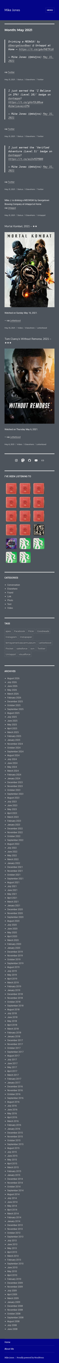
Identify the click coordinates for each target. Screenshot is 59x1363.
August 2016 (13, 1102)
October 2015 (13, 1140)
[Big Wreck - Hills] (11, 488)
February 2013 (14, 1259)
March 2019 (13, 982)
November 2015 (15, 1136)
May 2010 (12, 1271)
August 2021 (13, 882)
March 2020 (13, 940)
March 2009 (13, 1298)
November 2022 (15, 832)
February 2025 (14, 736)
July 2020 (12, 925)
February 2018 (14, 1032)
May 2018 (12, 1021)
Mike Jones (12, 10)
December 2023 (15, 782)
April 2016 (12, 1117)
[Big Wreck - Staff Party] (25, 529)
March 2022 (13, 859)
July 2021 (12, 886)
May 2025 (12, 724)
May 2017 (12, 1067)
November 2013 (15, 1229)
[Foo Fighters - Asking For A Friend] (38, 529)
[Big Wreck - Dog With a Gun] (11, 502)
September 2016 (15, 1098)
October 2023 (13, 790)
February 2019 (14, 986)
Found (10, 592)
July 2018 (12, 1013)
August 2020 (13, 921)
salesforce (22, 648)
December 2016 (15, 1086)
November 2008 (15, 1310)
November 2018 (15, 998)
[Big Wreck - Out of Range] (11, 516)
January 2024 (13, 778)
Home (7, 1342)
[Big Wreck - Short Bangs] (25, 516)
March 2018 (13, 1028)
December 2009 (15, 1283)
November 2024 (15, 744)
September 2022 (15, 840)
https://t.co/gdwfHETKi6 (36, 49)
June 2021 (12, 890)
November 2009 (15, 1286)
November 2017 (15, 1044)
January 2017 (13, 1082)
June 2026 (12, 686)
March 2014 (13, 1213)
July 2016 (12, 1105)
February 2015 (14, 1171)
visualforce (24, 654)
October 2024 (13, 747)
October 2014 (13, 1186)
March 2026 (13, 694)
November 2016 (15, 1090)
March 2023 (13, 817)
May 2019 (12, 975)
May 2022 (12, 855)
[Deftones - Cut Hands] (11, 557)
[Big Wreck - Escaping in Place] (38, 488)
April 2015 (12, 1163)
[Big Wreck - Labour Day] (25, 488)
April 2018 (12, 1025)
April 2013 (12, 1252)
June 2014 (12, 1202)
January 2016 (13, 1129)
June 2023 (12, 805)
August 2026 (13, 678)
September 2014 (15, 1190)
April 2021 (12, 898)
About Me (9, 1349)
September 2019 (15, 963)
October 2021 (13, 874)
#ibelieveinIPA (19, 106)
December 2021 (15, 867)
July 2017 (12, 1059)
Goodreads (43, 631)
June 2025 (12, 720)
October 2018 (13, 1002)
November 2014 (15, 1182)
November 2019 (15, 955)
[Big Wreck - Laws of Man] (25, 502)
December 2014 (15, 1179)
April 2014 (12, 1209)
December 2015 (15, 1132)
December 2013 (15, 1225)
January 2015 (13, 1175)
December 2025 (15, 701)
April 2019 (12, 978)
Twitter (11, 72)
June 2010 (12, 1267)
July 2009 (12, 1290)
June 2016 (12, 1109)
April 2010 (12, 1275)
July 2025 (12, 717)
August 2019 (13, 967)
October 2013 (13, 1233)
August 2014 (13, 1194)
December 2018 (15, 994)
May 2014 (12, 1206)
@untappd (14, 98)
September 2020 (15, 917)
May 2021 (12, 894)
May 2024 (12, 767)
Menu (50, 10)
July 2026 (12, 682)
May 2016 (12, 1113)
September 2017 (15, 1052)
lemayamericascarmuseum (21, 642)
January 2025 (13, 740)
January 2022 (13, 863)
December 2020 (15, 909)
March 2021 (13, 901)
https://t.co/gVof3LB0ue (25, 102)
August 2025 (13, 713)
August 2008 (13, 1321)
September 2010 (15, 1263)
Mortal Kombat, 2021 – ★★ (21, 226)
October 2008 (13, 1313)
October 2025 (13, 705)
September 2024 (15, 751)
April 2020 (12, 936)
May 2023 (12, 809)
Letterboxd (15, 320)
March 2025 (13, 732)
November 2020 (15, 913)
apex (8, 631)
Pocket (9, 648)
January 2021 (13, 905)
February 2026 (14, 697)
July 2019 (12, 971)
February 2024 (14, 774)
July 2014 (12, 1198)
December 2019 (15, 951)
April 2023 (12, 813)
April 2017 (12, 1071)
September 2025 (15, 709)
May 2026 (12, 690)
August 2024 (13, 755)
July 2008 (12, 1325)
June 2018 (12, 1017)
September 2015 (15, 1144)
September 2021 (15, 878)
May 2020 (12, 932)
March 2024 (13, 771)
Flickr (31, 631)
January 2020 (13, 948)
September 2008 (15, 1317)
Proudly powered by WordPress (30, 1358)
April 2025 (12, 728)
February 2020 (14, 944)
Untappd (12, 208)
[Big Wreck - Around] (38, 502)
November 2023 (15, 786)
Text (9, 604)
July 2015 (12, 1152)
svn (32, 648)
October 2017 (13, 1048)
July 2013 (12, 1240)
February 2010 (14, 1279)
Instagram (11, 637)
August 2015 (13, 1148)
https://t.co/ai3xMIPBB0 (25, 158)
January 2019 (13, 990)
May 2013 (12, 1248)
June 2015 (12, 1156)
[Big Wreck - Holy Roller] (11, 529)
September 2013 (15, 1236)
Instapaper (26, 637)
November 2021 (15, 871)
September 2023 (15, 794)
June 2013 (12, 1244)
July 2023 (12, 801)
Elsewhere (30, 79)
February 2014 (14, 1217)
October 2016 (13, 1094)
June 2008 (12, 1329)
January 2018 (13, 1036)
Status (20, 79)
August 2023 (13, 797)
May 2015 (12, 1159)
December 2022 (15, 828)
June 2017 (12, 1063)
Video (20, 328)
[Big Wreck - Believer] (38, 516)
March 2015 (13, 1167)
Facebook (19, 631)
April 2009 (12, 1294)
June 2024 (12, 763)
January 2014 (13, 1221)
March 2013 (13, 1256)
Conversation (13, 585)
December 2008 (15, 1306)
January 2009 (13, 1302)
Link (9, 596)
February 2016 (14, 1125)
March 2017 (13, 1075)
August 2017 (13, 1055)
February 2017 (14, 1079)
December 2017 (15, 1040)
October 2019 (13, 959)
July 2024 (12, 759)
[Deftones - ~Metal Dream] (38, 543)
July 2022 (12, 848)
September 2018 (15, 1005)
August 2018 (13, 1009)
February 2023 (14, 821)
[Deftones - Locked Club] (25, 543)
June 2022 (12, 851)
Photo (10, 600)
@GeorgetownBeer (19, 45)
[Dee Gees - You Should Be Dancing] (11, 543)
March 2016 (13, 1121)
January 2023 (13, 824)
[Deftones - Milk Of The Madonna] (25, 557)
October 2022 (13, 836)
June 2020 (12, 928)
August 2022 (13, 844)
